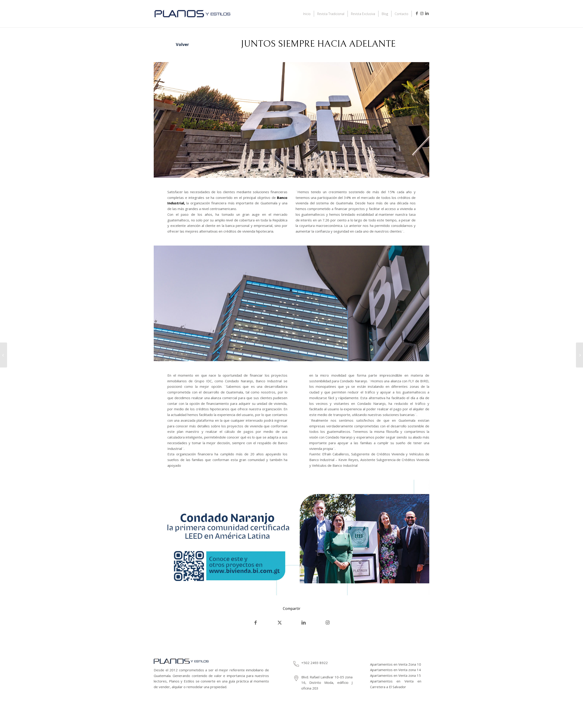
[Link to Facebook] (416, 13)
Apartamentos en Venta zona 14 (395, 669)
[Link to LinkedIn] (426, 13)
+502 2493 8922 (314, 662)
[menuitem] (307, 13)
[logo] (192, 20)
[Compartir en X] (280, 623)
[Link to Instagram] (421, 13)
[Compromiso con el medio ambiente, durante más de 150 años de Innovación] (3, 355)
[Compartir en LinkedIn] (303, 623)
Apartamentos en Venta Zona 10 (395, 664)
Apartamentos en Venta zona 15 (395, 675)
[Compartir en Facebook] (255, 623)
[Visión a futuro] (579, 355)
